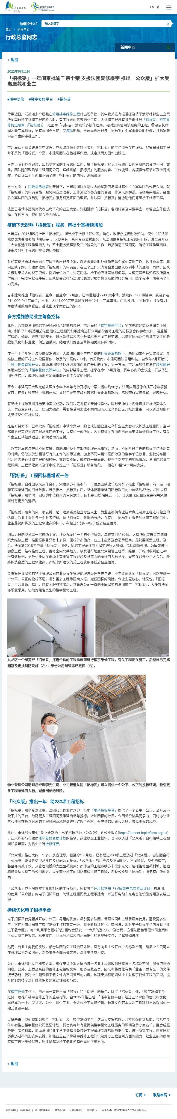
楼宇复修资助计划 (52, 838)
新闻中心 (24, 29)
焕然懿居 (163, 364)
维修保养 (52, 843)
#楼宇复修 (15, 99)
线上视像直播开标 (24, 364)
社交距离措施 (111, 353)
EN (152, 7)
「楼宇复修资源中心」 (45, 370)
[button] (145, 47)
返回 (14, 60)
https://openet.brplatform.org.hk (143, 832)
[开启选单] (168, 7)
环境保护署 (102, 888)
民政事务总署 (38, 186)
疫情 (69, 130)
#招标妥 (64, 99)
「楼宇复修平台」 (111, 325)
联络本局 (160, 1095)
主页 (9, 29)
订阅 (139, 1095)
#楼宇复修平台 (41, 99)
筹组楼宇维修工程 (66, 114)
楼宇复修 (18, 991)
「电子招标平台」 (104, 810)
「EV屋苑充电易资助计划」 (132, 888)
